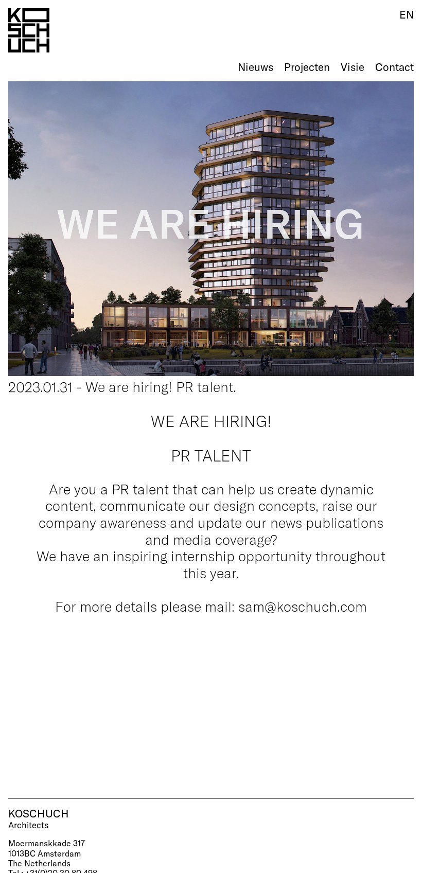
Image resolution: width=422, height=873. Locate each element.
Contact (394, 67)
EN (406, 14)
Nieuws (255, 67)
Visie (352, 67)
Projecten (307, 67)
